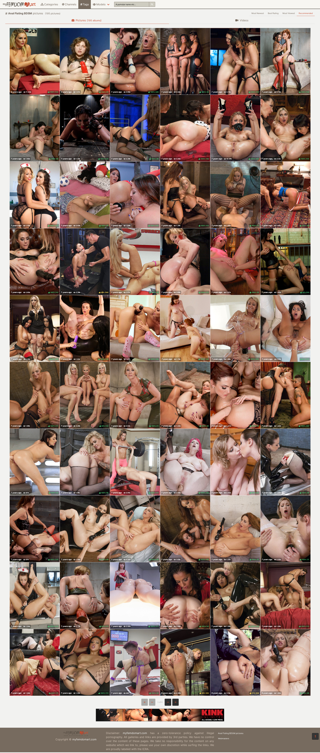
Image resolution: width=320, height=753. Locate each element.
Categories (51, 4)
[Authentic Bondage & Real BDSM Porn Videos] (160, 720)
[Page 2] (168, 702)
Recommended (306, 13)
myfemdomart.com (84, 739)
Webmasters (223, 738)
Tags (86, 4)
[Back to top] (315, 736)
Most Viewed (288, 13)
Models (101, 4)
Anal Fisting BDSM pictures (230, 733)
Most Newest (258, 13)
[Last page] (175, 702)
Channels (70, 4)
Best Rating (273, 13)
